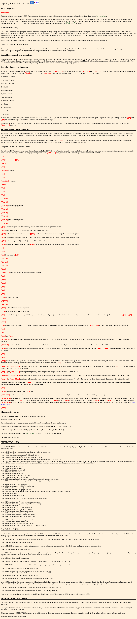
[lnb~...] (70, 23)
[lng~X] (18, 23)
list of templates (101, 16)
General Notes (30, 433)
